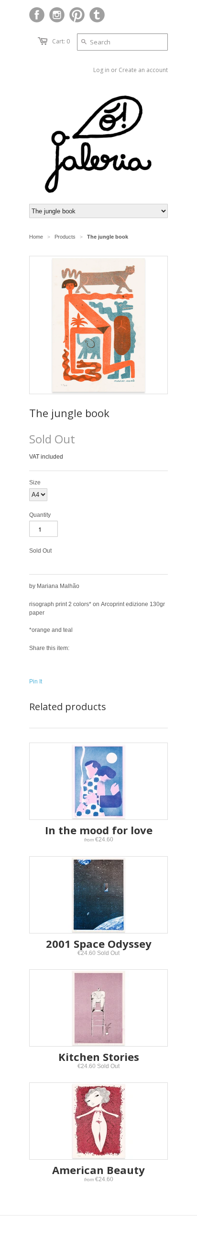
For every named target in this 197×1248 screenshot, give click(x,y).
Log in (101, 70)
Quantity (40, 515)
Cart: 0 (61, 41)
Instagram (57, 14)
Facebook (36, 14)
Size (35, 482)
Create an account (143, 70)
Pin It (35, 681)
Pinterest (77, 14)
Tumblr (97, 14)
